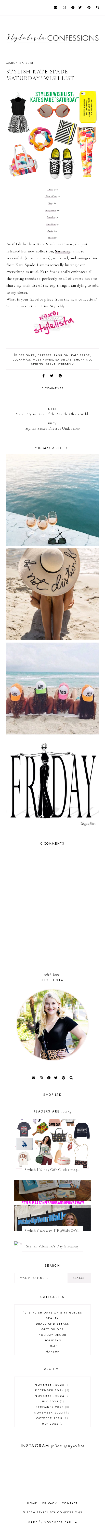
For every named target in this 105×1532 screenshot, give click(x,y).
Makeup (52, 1351)
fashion (61, 355)
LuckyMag (21, 359)
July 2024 (52, 1401)
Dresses (44, 355)
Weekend (66, 364)
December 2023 (51, 1407)
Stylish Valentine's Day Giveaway (52, 1246)
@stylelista (74, 1445)
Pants (50, 231)
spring (37, 364)
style (51, 364)
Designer (27, 355)
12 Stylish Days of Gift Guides (52, 1312)
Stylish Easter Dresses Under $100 (52, 426)
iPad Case (51, 224)
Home (52, 1346)
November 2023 (52, 1412)
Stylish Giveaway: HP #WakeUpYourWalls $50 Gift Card (54, 1231)
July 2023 (52, 1424)
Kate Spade (80, 355)
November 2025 (52, 1385)
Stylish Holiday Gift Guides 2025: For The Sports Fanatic (54, 1170)
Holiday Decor (52, 1335)
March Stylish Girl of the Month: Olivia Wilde (53, 411)
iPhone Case (51, 196)
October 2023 (51, 1418)
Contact (70, 1503)
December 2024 (51, 1390)
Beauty (52, 1318)
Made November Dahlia (52, 1522)
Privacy (49, 1503)
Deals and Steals (52, 1324)
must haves (43, 359)
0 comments (52, 388)
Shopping (82, 359)
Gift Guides (52, 1329)
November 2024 (52, 1396)
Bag (50, 203)
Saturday (63, 359)
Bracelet (51, 217)
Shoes (51, 237)
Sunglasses (50, 210)
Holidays (52, 1340)
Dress (50, 189)
